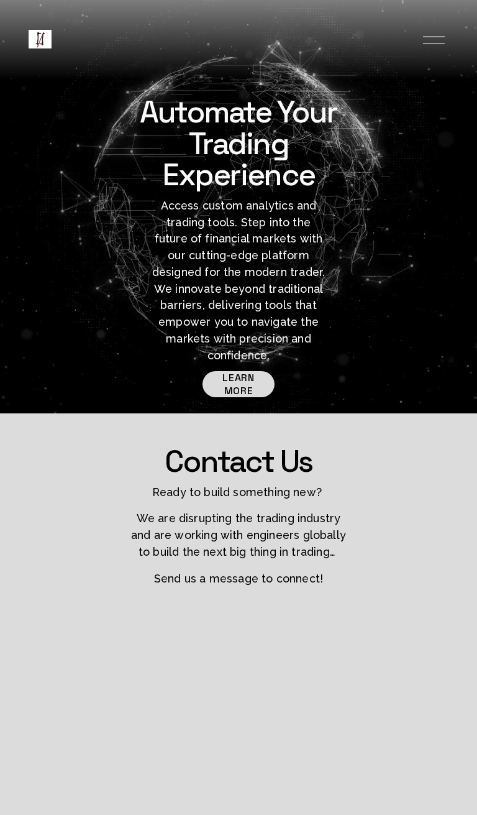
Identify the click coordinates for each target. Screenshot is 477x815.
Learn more (238, 384)
